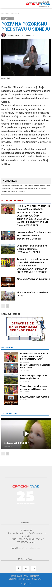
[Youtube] (33, 568)
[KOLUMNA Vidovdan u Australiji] (8, 282)
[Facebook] (18, 568)
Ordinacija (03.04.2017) (16, 443)
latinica (16, 313)
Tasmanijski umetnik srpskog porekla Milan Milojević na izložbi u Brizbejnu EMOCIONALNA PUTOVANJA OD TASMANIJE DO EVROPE (32, 265)
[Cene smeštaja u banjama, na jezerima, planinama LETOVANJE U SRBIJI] (8, 249)
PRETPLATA (34, 576)
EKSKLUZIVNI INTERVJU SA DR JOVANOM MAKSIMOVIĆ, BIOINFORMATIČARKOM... (34, 356)
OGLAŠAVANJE (37, 579)
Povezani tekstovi (12, 200)
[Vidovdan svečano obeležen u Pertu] (8, 296)
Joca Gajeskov (13, 36)
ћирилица (6, 313)
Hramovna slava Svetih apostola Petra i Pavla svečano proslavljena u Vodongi (34, 235)
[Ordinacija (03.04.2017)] (26, 433)
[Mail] (26, 568)
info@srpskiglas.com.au (30, 548)
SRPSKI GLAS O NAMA (19, 576)
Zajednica (8, 18)
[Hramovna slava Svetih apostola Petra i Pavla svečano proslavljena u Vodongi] (8, 235)
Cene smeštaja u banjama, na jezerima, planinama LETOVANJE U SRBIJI (32, 249)
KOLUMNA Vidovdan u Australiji (33, 279)
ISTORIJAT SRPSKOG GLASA (19, 579)
